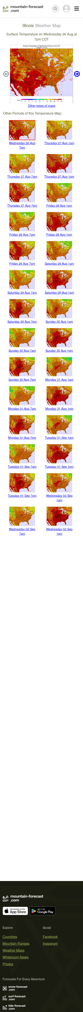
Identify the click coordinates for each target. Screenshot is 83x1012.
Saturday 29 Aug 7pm (22, 321)
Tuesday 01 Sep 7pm (22, 495)
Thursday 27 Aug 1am (59, 143)
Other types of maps (41, 105)
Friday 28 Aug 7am (22, 234)
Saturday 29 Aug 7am (22, 292)
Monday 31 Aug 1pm (59, 408)
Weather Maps (13, 950)
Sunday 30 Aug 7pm (22, 379)
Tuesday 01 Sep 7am (22, 466)
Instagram (50, 943)
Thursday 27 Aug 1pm (59, 176)
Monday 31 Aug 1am (59, 379)
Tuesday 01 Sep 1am (59, 437)
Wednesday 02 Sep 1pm (59, 531)
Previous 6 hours (6, 74)
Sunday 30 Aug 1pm (59, 350)
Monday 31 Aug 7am (22, 408)
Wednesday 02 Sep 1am (59, 497)
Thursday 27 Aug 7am (22, 176)
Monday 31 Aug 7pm (22, 437)
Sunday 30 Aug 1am (59, 321)
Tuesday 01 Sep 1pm (59, 466)
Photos (8, 963)
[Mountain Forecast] (23, 8)
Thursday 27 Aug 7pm (22, 205)
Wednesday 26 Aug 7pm (22, 145)
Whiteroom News (16, 957)
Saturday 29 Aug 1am (59, 263)
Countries (10, 936)
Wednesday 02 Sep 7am (22, 531)
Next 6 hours (76, 74)
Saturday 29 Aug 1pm (59, 292)
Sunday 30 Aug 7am (22, 350)
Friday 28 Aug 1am (59, 205)
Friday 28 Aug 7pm (22, 263)
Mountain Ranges (16, 943)
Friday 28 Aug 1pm (59, 234)
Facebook (50, 936)
